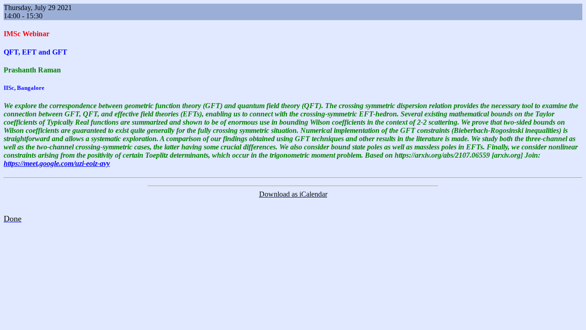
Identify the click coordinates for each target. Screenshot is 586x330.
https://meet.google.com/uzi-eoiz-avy (57, 163)
